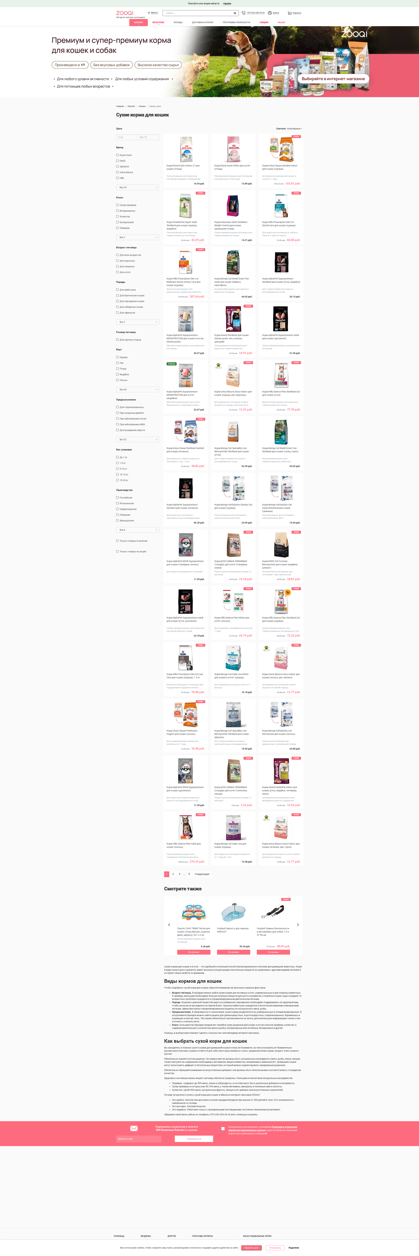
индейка (124, 374)
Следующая (202, 874)
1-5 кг (123, 463)
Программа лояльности (236, 22)
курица (124, 357)
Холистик (125, 216)
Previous (170, 930)
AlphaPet (124, 166)
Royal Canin (126, 155)
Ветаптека (158, 22)
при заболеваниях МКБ (132, 424)
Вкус (119, 349)
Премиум (124, 228)
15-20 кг (124, 480)
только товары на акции (133, 551)
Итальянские (127, 503)
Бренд (119, 147)
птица (123, 368)
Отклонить (275, 1247)
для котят (125, 272)
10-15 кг (124, 474)
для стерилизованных (132, 407)
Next (298, 928)
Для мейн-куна (128, 289)
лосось (124, 380)
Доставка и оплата (202, 22)
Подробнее (294, 1248)
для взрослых (127, 260)
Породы (120, 282)
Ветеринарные (127, 210)
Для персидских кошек (132, 301)
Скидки (264, 22)
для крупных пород (130, 339)
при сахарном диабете (132, 413)
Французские (127, 520)
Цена (119, 128)
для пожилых (127, 266)
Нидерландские (128, 509)
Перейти (227, 3)
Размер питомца (126, 332)
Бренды (178, 22)
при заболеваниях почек (133, 418)
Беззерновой (127, 222)
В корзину (281, 188)
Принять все (251, 1247)
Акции (281, 22)
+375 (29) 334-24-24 (255, 12)
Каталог (138, 22)
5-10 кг (123, 468)
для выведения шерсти (132, 430)
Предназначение (126, 399)
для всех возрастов (130, 255)
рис (122, 363)
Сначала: (281, 128)
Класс (119, 197)
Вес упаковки (124, 449)
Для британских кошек (132, 295)
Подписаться (194, 1139)
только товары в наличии (133, 541)
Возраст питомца (126, 247)
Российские (126, 497)
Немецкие (125, 515)
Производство (124, 490)
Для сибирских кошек (131, 307)
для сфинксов (127, 312)
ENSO (123, 161)
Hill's (122, 178)
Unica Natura (126, 172)
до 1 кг (123, 457)
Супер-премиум (128, 205)
